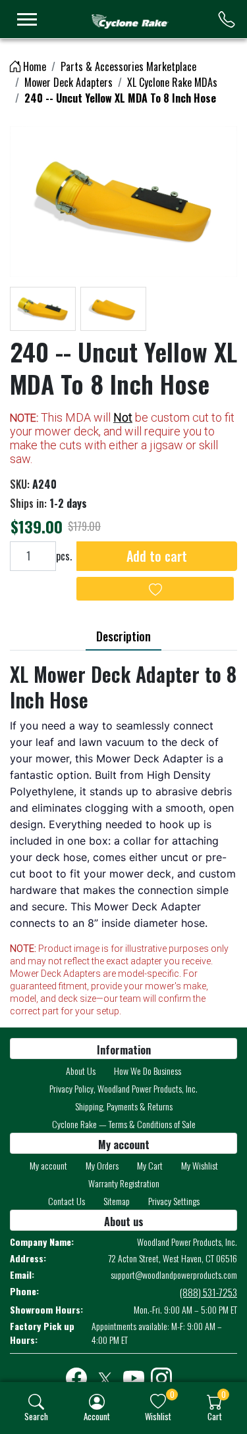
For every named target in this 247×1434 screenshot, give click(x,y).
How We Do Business (147, 1070)
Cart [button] (214, 1416)
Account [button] (97, 1416)
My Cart (150, 1165)
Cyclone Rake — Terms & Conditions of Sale (124, 1124)
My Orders (102, 1165)
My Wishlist (199, 1165)
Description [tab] (123, 636)
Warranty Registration (123, 1183)
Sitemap (116, 1201)
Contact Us (66, 1201)
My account (48, 1165)
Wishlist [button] (158, 1416)
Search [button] (36, 1416)
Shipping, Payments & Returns (124, 1106)
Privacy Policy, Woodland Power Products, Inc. (123, 1088)
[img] (36, 1402)
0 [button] (172, 1394)
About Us (81, 1070)
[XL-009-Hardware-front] (123, 201)
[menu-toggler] (27, 19)
